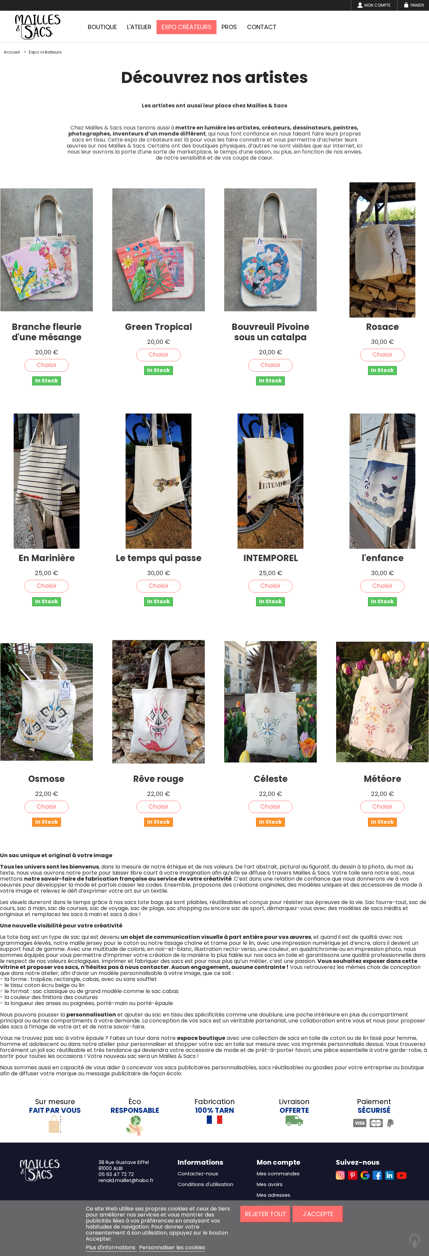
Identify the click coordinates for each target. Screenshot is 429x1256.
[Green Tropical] (158, 250)
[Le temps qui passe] (158, 481)
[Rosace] (382, 250)
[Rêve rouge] (158, 702)
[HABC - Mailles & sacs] (37, 26)
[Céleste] (270, 702)
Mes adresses (273, 1195)
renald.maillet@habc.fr (126, 1180)
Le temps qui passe (158, 558)
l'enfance (383, 558)
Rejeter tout (265, 1214)
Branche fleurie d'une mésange (46, 332)
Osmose (46, 779)
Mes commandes (278, 1173)
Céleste (271, 779)
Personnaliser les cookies (172, 1247)
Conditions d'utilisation (205, 1184)
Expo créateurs (186, 27)
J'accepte (318, 1214)
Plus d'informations (111, 1247)
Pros (229, 27)
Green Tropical (158, 327)
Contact (262, 27)
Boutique (102, 27)
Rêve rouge (158, 779)
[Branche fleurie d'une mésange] (46, 250)
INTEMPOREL (270, 558)
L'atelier (139, 27)
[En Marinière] (46, 481)
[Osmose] (46, 702)
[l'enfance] (382, 481)
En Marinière (46, 558)
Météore (382, 779)
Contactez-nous (198, 1173)
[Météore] (382, 702)
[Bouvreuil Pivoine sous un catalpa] (270, 250)
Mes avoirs (270, 1184)
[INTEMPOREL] (270, 481)
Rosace (382, 327)
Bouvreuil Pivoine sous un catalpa (270, 332)
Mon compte (377, 5)
